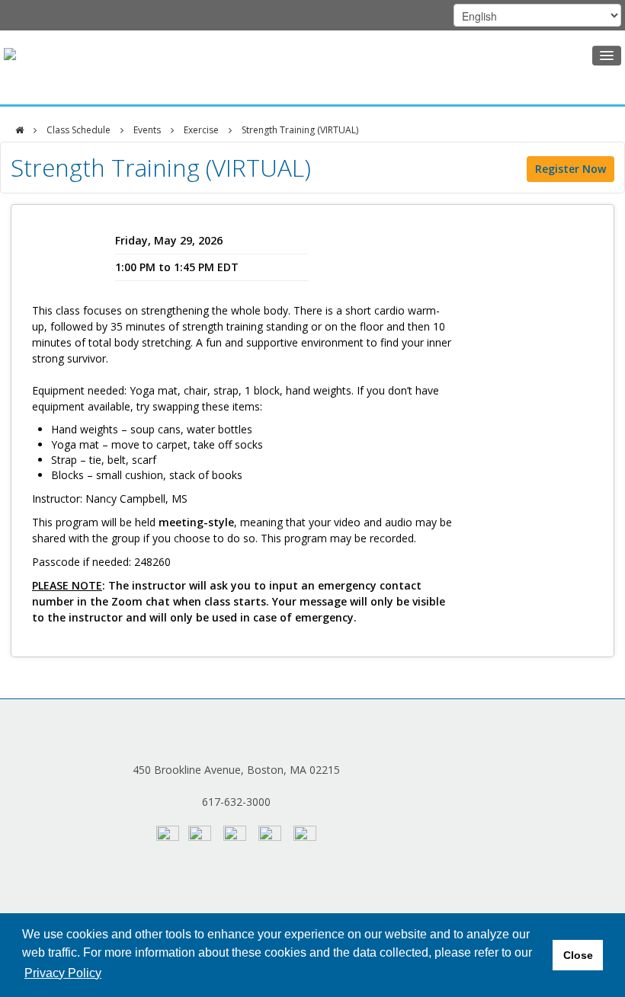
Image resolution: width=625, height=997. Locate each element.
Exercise (201, 129)
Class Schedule (78, 129)
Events (147, 129)
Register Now (570, 168)
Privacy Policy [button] (62, 973)
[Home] (19, 130)
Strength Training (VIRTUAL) (300, 129)
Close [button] (578, 955)
